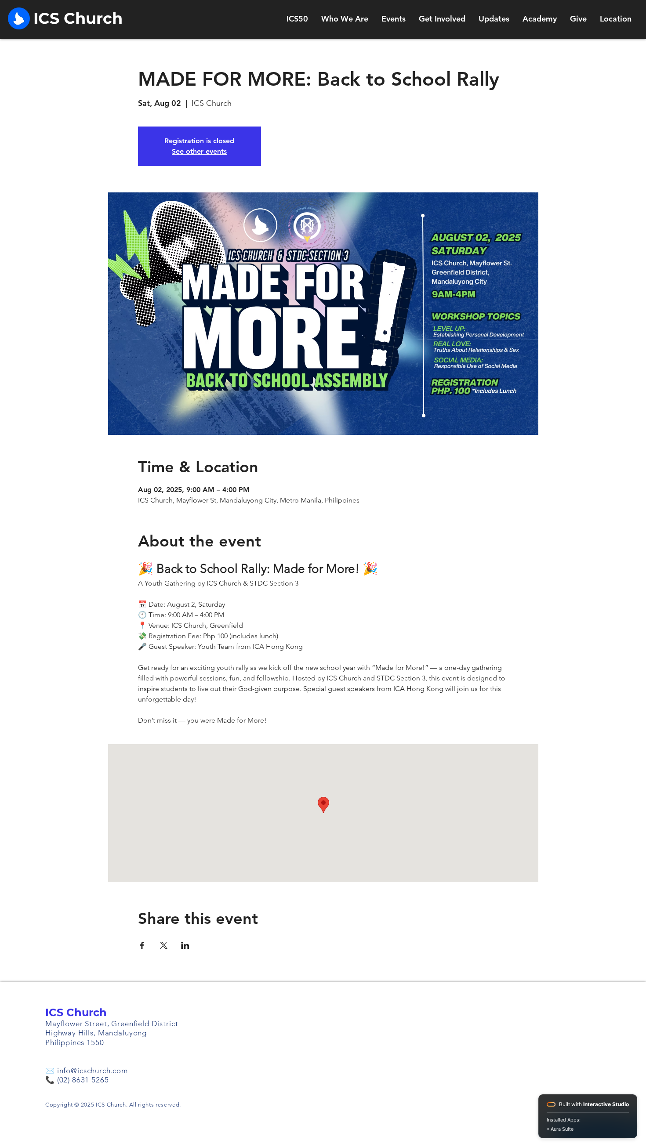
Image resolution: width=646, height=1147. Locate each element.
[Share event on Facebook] (142, 945)
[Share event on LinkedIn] (185, 945)
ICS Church (76, 1012)
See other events (199, 151)
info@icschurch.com (92, 1070)
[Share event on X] (164, 945)
